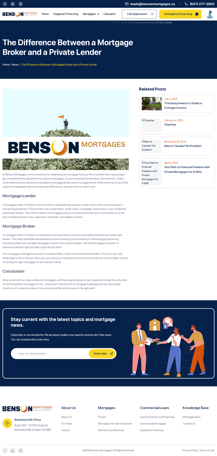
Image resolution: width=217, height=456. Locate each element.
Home (6, 64)
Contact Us (189, 423)
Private (102, 417)
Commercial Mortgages (153, 423)
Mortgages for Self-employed (115, 423)
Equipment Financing (151, 430)
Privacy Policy (190, 450)
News (15, 64)
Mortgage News (192, 417)
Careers (65, 430)
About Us (66, 417)
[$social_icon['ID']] (5, 4)
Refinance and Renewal (111, 430)
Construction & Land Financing (157, 417)
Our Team (66, 423)
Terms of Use (207, 450)
